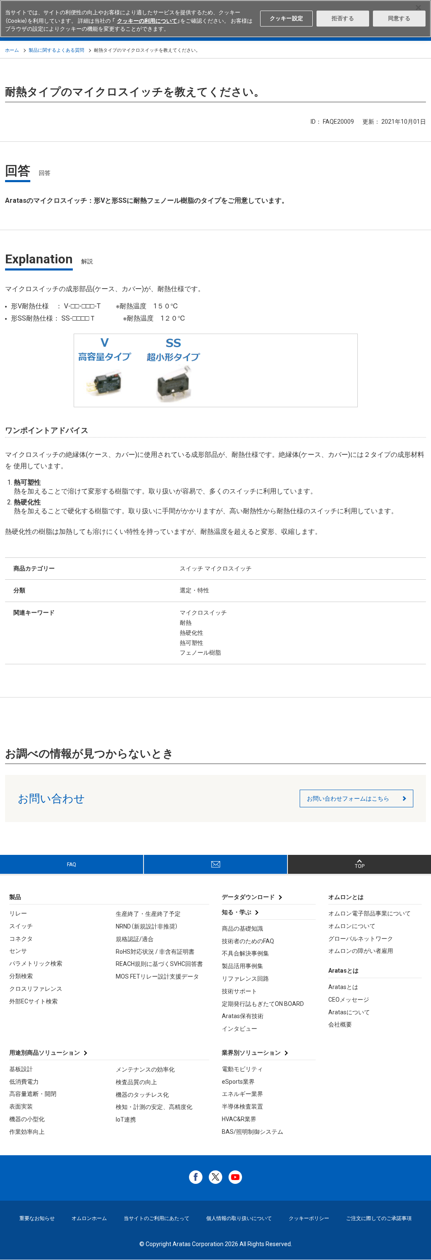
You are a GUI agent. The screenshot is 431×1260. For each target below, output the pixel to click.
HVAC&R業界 (239, 1119)
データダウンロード (248, 897)
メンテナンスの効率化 (145, 1069)
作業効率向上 (27, 1131)
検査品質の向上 (136, 1082)
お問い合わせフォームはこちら (348, 798)
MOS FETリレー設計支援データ (157, 976)
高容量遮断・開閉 (32, 1093)
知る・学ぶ (236, 912)
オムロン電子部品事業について (369, 913)
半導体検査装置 (242, 1106)
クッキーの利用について (147, 21)
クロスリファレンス (35, 988)
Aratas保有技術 (242, 1016)
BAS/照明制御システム (252, 1131)
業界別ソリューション (251, 1052)
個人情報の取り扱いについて (239, 1218)
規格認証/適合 (135, 939)
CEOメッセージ (348, 999)
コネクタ (21, 938)
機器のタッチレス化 (142, 1094)
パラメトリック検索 (35, 963)
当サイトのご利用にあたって (156, 1218)
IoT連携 (126, 1119)
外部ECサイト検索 (33, 1001)
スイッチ (21, 926)
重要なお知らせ (37, 1218)
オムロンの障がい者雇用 (360, 950)
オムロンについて (351, 926)
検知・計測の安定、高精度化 (154, 1106)
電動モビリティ (242, 1069)
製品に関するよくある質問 (56, 50)
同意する (399, 18)
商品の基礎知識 (242, 928)
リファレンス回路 (245, 978)
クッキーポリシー (309, 1218)
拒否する (343, 18)
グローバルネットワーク (360, 938)
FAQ (71, 864)
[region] (215, 18)
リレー (18, 913)
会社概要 (340, 1024)
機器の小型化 (27, 1119)
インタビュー (239, 1028)
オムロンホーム (89, 1218)
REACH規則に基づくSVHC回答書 (159, 963)
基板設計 (21, 1069)
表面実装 (21, 1106)
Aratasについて (349, 1012)
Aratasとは (343, 987)
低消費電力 (24, 1081)
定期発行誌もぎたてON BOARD (263, 1003)
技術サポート (239, 991)
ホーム (12, 50)
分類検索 (21, 976)
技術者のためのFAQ (248, 941)
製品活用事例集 (242, 966)
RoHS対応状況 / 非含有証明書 (155, 951)
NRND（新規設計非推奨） (147, 926)
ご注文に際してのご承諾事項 (379, 1218)
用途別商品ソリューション (44, 1052)
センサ (18, 950)
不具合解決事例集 (245, 953)
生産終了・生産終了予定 (148, 913)
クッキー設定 (286, 18)
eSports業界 (238, 1081)
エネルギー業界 (242, 1093)
